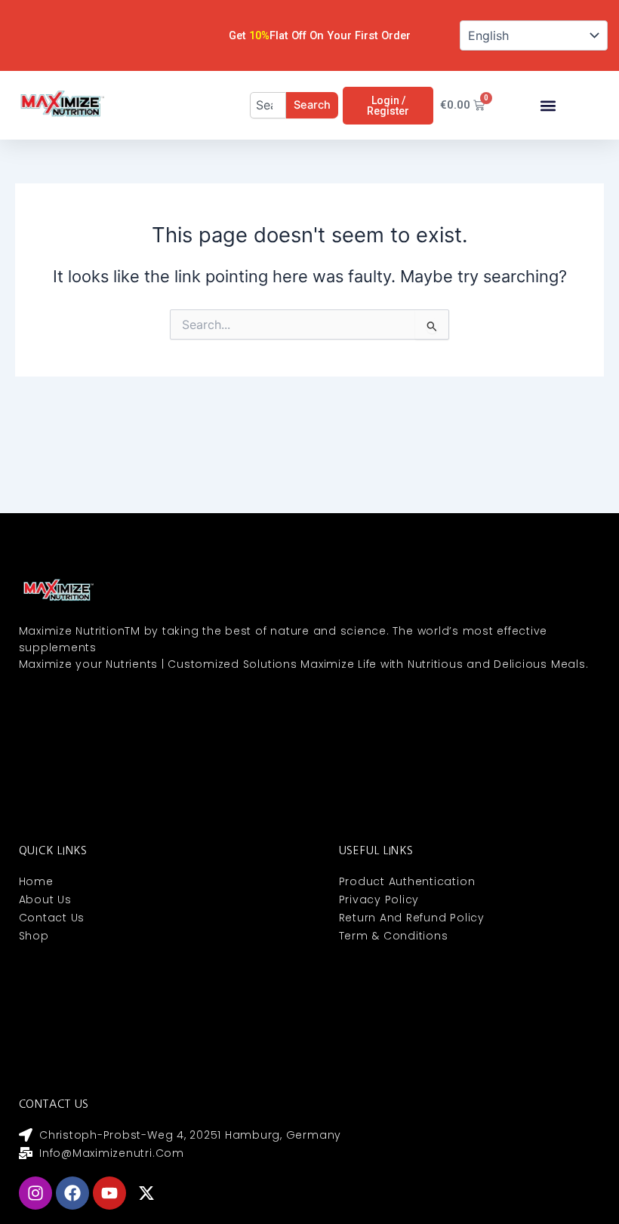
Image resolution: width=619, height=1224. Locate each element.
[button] (548, 105)
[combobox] (268, 105)
